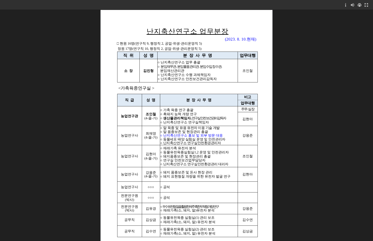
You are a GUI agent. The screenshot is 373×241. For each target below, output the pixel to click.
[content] (186, 125)
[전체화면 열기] (366, 5)
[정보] (345, 5)
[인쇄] (359, 5)
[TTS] (352, 5)
